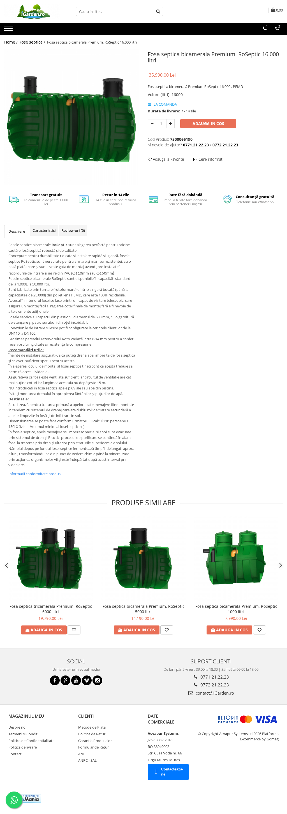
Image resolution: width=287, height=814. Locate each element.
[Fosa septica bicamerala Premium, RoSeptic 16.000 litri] (71, 117)
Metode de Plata (92, 727)
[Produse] (9, 30)
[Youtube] (76, 680)
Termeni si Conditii (23, 733)
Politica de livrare (22, 747)
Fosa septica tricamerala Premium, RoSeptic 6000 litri (51, 609)
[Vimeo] (87, 680)
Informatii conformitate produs (34, 473)
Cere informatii (210, 159)
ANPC (83, 753)
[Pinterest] (65, 680)
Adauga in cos (208, 123)
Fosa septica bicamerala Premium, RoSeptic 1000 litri (236, 609)
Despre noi (17, 727)
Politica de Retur (91, 733)
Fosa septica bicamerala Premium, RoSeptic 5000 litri (143, 609)
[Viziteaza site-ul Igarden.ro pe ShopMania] (25, 798)
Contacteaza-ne (172, 772)
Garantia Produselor (95, 740)
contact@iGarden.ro (214, 693)
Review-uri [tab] (73, 230)
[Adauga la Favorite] (74, 629)
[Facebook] (55, 680)
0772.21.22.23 (214, 685)
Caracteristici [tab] (44, 230)
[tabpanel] (71, 117)
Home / (11, 42)
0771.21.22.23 (214, 677)
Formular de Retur (93, 747)
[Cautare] (158, 11)
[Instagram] (97, 680)
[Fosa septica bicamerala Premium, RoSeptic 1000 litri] (236, 558)
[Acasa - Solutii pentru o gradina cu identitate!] (32, 11)
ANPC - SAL (87, 760)
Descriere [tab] (16, 231)
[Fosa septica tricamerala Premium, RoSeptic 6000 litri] (51, 558)
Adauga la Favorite (168, 159)
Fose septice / (33, 42)
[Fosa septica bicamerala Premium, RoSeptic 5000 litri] (143, 558)
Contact (15, 753)
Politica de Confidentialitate (31, 740)
